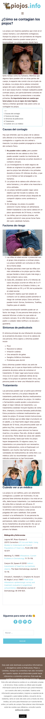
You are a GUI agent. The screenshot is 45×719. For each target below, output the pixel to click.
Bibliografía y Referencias (14, 535)
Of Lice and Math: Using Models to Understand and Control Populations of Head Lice (21, 545)
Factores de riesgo (12, 116)
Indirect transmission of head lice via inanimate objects (19, 566)
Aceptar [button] (22, 716)
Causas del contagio (12, 113)
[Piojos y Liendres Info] (22, 6)
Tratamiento (9, 121)
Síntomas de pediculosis (14, 119)
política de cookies (22, 710)
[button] (22, 535)
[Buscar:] (18, 632)
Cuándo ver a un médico (14, 124)
